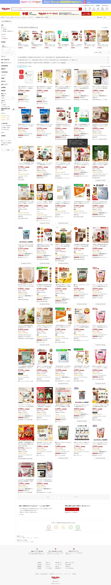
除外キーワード (4, 144)
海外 (5, 93)
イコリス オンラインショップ (44, 220)
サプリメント (17, 17)
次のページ (77, 496)
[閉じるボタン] (108, 57)
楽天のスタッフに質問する (72, 509)
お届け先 (3, 95)
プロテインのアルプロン (43, 419)
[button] (105, 5)
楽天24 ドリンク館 (97, 338)
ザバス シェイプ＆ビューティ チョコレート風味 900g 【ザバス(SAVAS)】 (100, 444)
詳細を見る (63, 62)
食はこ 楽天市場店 (97, 420)
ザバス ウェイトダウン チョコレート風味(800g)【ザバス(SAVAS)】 (81, 406)
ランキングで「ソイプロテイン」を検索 (25, 541)
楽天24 (20, 137)
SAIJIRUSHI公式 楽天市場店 (62, 139)
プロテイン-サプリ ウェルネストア (64, 99)
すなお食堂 (21, 179)
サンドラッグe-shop (79, 297)
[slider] (1, 47)
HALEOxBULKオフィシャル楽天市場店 (101, 99)
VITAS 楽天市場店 (60, 260)
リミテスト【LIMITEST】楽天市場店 (101, 139)
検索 (8, 52)
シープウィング (41, 455)
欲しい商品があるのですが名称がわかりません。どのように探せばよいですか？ (36, 508)
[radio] (1, 27)
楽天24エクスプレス (23, 257)
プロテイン (24, 17)
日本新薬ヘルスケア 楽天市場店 (81, 99)
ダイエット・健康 (9, 17)
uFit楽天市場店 (97, 177)
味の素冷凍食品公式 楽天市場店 (25, 458)
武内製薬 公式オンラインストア (81, 176)
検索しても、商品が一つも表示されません (28, 512)
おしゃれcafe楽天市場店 (99, 379)
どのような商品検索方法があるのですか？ (28, 510)
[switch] (13, 109)
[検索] (80, 9)
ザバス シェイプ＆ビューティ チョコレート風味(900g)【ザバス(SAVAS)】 (100, 286)
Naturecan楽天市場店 (23, 299)
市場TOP (2, 17)
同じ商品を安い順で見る (100, 180)
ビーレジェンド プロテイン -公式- (26, 381)
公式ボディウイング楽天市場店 (25, 492)
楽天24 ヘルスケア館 (98, 297)
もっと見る (21, 514)
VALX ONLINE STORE (79, 259)
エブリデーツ (59, 421)
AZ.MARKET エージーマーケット (63, 178)
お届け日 (3, 100)
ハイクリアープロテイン (24, 101)
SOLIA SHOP (40, 177)
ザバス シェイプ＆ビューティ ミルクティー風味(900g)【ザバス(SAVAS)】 (100, 327)
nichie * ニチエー (60, 216)
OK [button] (85, 143)
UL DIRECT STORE (23, 218)
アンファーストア (41, 342)
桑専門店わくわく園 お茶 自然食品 (26, 338)
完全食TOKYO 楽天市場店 (43, 259)
